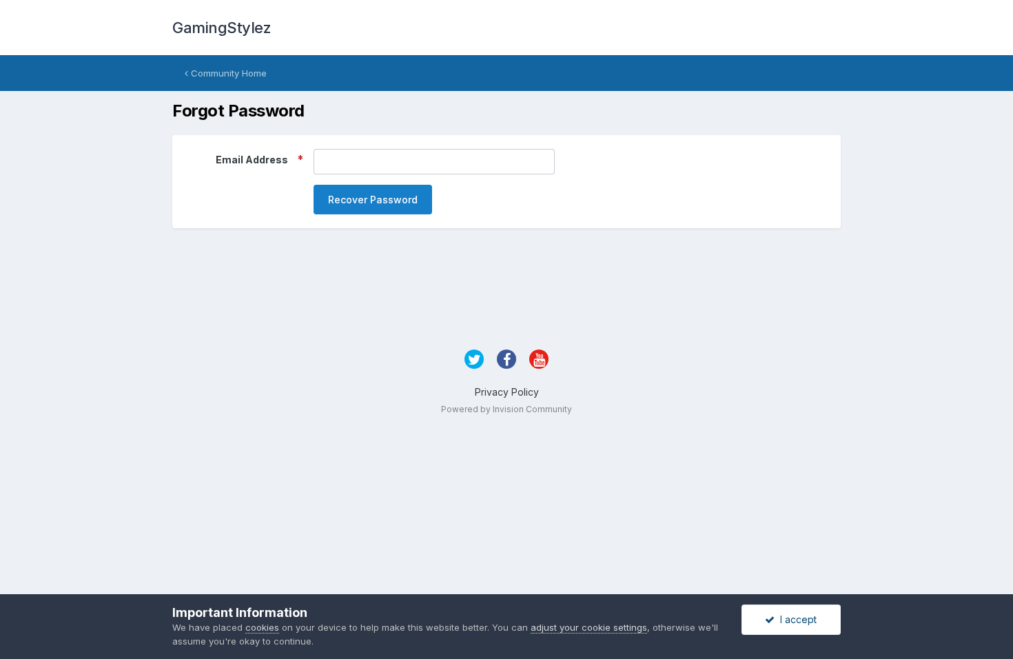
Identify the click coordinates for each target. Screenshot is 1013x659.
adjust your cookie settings (589, 627)
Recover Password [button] (373, 199)
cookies (262, 627)
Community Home (227, 73)
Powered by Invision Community (506, 409)
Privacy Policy (507, 392)
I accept (796, 619)
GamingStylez (221, 28)
